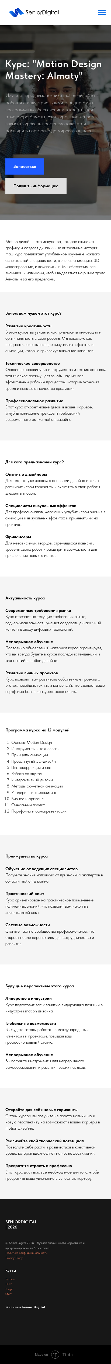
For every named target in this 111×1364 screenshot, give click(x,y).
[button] (24, 547)
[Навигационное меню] (102, 12)
